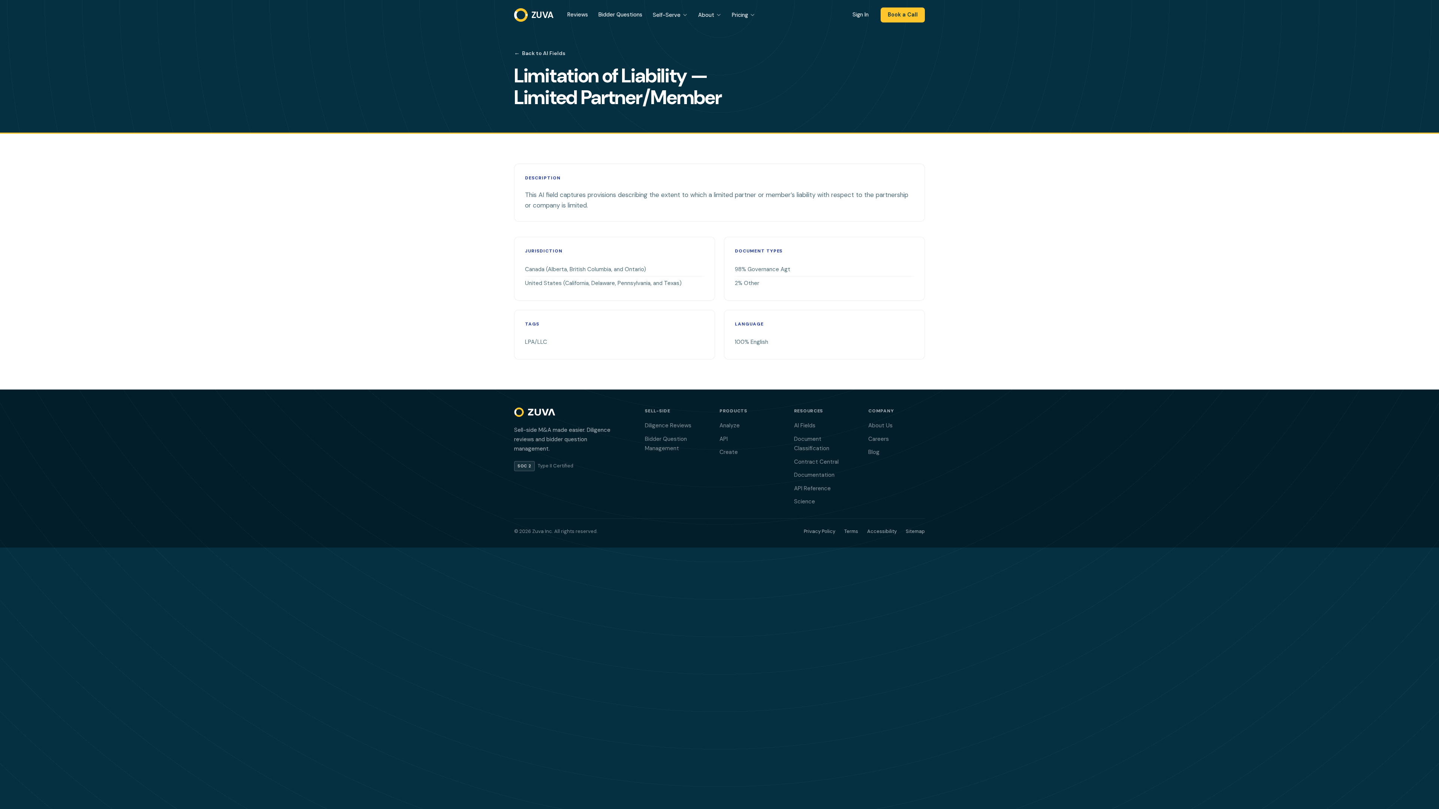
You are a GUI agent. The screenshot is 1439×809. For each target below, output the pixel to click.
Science (804, 501)
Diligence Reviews (668, 425)
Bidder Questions (620, 14)
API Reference (812, 488)
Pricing (740, 15)
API (724, 439)
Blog (874, 452)
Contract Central (816, 462)
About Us (880, 425)
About (706, 15)
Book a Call (903, 14)
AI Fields (804, 425)
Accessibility (882, 531)
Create (729, 452)
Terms (851, 531)
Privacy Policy (819, 531)
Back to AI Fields (539, 53)
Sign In (861, 14)
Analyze (730, 425)
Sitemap (915, 531)
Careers (878, 439)
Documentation (814, 475)
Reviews (577, 14)
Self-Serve (667, 15)
